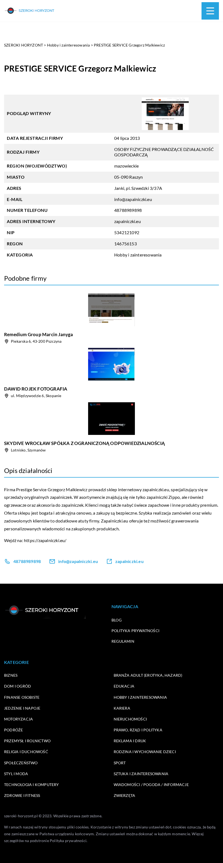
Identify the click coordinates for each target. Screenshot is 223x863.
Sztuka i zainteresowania (141, 773)
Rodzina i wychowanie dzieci (145, 751)
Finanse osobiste (21, 697)
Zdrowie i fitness (22, 795)
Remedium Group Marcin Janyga (38, 334)
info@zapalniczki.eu (133, 199)
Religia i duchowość (26, 751)
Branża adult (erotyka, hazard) (148, 675)
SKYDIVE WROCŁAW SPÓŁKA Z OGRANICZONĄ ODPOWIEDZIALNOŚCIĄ (84, 443)
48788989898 (128, 210)
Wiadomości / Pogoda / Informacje (151, 784)
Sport (120, 762)
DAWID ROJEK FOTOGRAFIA (35, 389)
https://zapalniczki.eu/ (45, 540)
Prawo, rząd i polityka (138, 730)
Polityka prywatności (135, 630)
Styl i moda (16, 773)
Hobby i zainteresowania (138, 254)
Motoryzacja (18, 719)
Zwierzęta (124, 795)
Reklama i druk (130, 740)
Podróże (13, 730)
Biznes (10, 675)
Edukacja (124, 686)
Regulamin (123, 641)
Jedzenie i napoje (22, 708)
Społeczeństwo (21, 762)
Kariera (122, 708)
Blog (117, 620)
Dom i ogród (17, 686)
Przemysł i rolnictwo (27, 740)
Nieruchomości (130, 719)
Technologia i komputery (31, 784)
